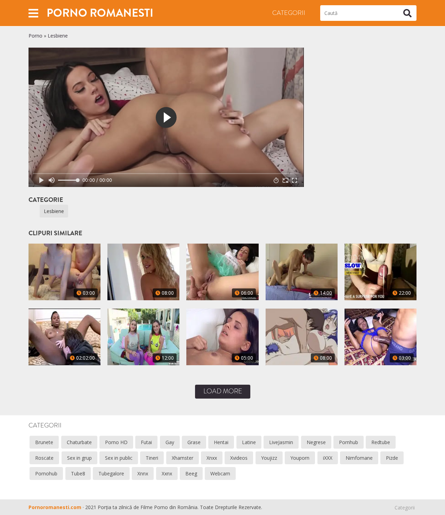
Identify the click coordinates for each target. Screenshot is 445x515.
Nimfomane (359, 458)
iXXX (327, 458)
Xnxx (212, 458)
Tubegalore (111, 473)
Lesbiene (58, 35)
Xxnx (167, 473)
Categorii (288, 12)
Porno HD (116, 442)
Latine (249, 442)
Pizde (392, 458)
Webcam (220, 473)
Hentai (221, 442)
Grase (194, 442)
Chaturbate (79, 442)
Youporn (299, 458)
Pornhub (348, 442)
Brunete (44, 442)
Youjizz (269, 458)
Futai (146, 442)
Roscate (44, 458)
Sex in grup (79, 458)
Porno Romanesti (100, 13)
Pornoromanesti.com (55, 507)
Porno (35, 35)
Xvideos (239, 458)
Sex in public (118, 458)
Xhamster (182, 458)
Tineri (152, 458)
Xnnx (142, 473)
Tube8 (78, 473)
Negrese (316, 442)
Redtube (380, 442)
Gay (169, 442)
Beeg (191, 473)
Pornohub (46, 473)
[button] (33, 13)
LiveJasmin (281, 442)
